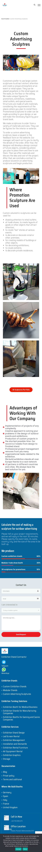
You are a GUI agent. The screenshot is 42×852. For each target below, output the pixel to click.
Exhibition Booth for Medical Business (20, 707)
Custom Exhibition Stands (14, 686)
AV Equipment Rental (12, 751)
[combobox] (21, 610)
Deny (25, 849)
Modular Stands (10, 690)
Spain (5, 796)
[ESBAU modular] (4, 4)
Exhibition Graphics (12, 755)
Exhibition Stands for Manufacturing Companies (19, 712)
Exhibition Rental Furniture (15, 747)
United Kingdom (10, 807)
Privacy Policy (33, 846)
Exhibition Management (14, 740)
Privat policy (8, 775)
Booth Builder (5, 19)
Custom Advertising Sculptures (17, 694)
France (6, 803)
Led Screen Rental (11, 736)
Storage (6, 759)
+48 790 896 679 (17, 821)
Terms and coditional (12, 779)
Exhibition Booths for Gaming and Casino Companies (21, 718)
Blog (5, 772)
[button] (20, 389)
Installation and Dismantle (15, 744)
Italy (5, 800)
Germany (7, 792)
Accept (18, 849)
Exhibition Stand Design (14, 732)
